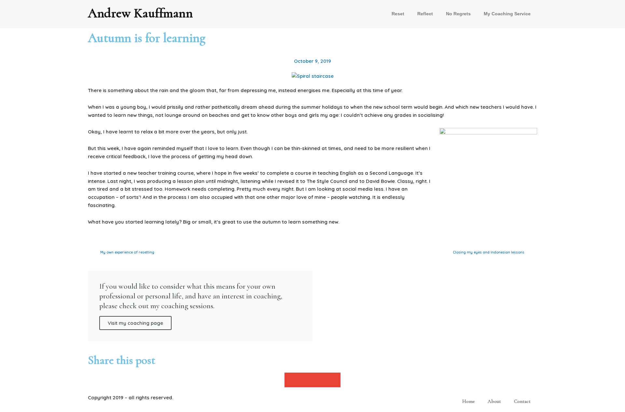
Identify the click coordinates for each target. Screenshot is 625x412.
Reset (398, 13)
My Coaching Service (507, 13)
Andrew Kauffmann (140, 13)
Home (468, 401)
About (494, 401)
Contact (522, 401)
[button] (292, 380)
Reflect (425, 13)
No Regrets (458, 13)
